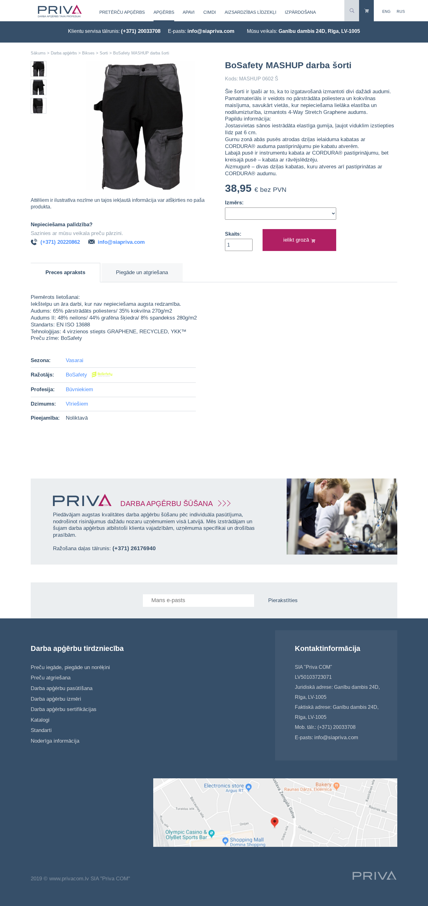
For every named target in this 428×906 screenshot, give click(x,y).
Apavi (189, 12)
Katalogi (40, 720)
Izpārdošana (300, 12)
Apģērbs (164, 12)
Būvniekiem (79, 389)
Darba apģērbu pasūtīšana (61, 688)
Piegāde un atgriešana (142, 272)
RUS (401, 11)
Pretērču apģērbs (122, 12)
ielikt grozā (297, 240)
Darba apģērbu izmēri (56, 699)
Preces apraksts (65, 272)
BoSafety (77, 375)
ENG (386, 11)
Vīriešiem (77, 404)
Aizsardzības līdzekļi (250, 12)
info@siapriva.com (210, 31)
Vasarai (74, 360)
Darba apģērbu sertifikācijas (64, 709)
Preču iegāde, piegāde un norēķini (70, 667)
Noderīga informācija (55, 741)
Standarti (41, 730)
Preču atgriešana (50, 678)
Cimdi (209, 12)
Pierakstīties (283, 600)
